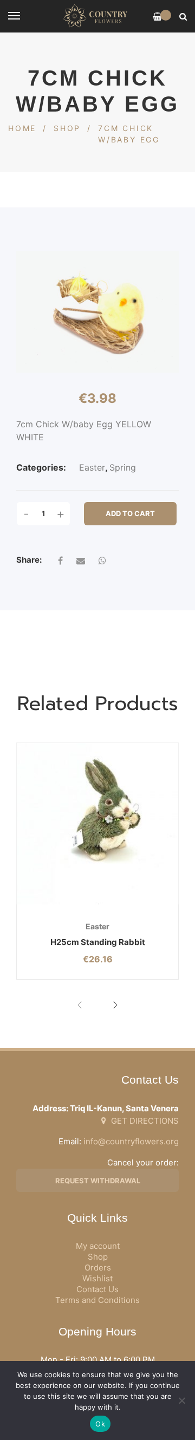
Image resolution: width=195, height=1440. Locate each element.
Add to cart (130, 513)
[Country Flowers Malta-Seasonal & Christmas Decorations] (97, 16)
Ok (100, 1423)
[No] (181, 1400)
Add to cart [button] (69, 904)
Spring (122, 467)
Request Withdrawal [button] (97, 1180)
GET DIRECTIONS (144, 1121)
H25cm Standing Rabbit (97, 942)
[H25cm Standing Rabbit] (97, 823)
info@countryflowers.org (131, 1141)
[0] (157, 16)
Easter (92, 467)
